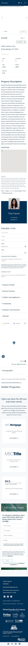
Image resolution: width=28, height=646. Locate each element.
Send (7, 560)
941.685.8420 (14, 217)
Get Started (13, 438)
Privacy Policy (21, 267)
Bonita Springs (18, 191)
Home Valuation (7, 603)
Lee (13, 191)
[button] (2, 17)
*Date (2, 243)
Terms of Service (13, 564)
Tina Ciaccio (4, 3)
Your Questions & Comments (9, 256)
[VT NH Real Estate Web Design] (21, 640)
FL (10, 191)
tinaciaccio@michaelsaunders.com (10, 587)
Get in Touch (20, 603)
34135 (24, 191)
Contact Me (14, 219)
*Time (2, 250)
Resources (13, 603)
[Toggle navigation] (25, 3)
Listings (7, 191)
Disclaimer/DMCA (15, 636)
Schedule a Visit (8, 228)
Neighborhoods (16, 600)
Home (2, 191)
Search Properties (7, 600)
